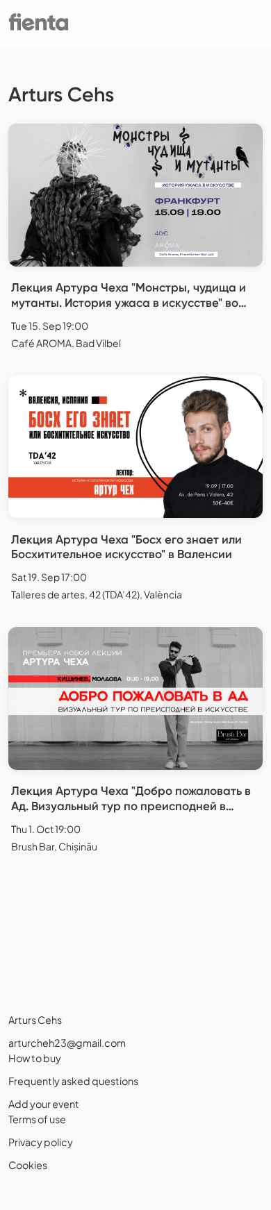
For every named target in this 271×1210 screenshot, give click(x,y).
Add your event (43, 1104)
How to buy (34, 1058)
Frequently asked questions (73, 1081)
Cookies (27, 1165)
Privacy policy (40, 1142)
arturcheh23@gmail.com (67, 1042)
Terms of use (37, 1119)
